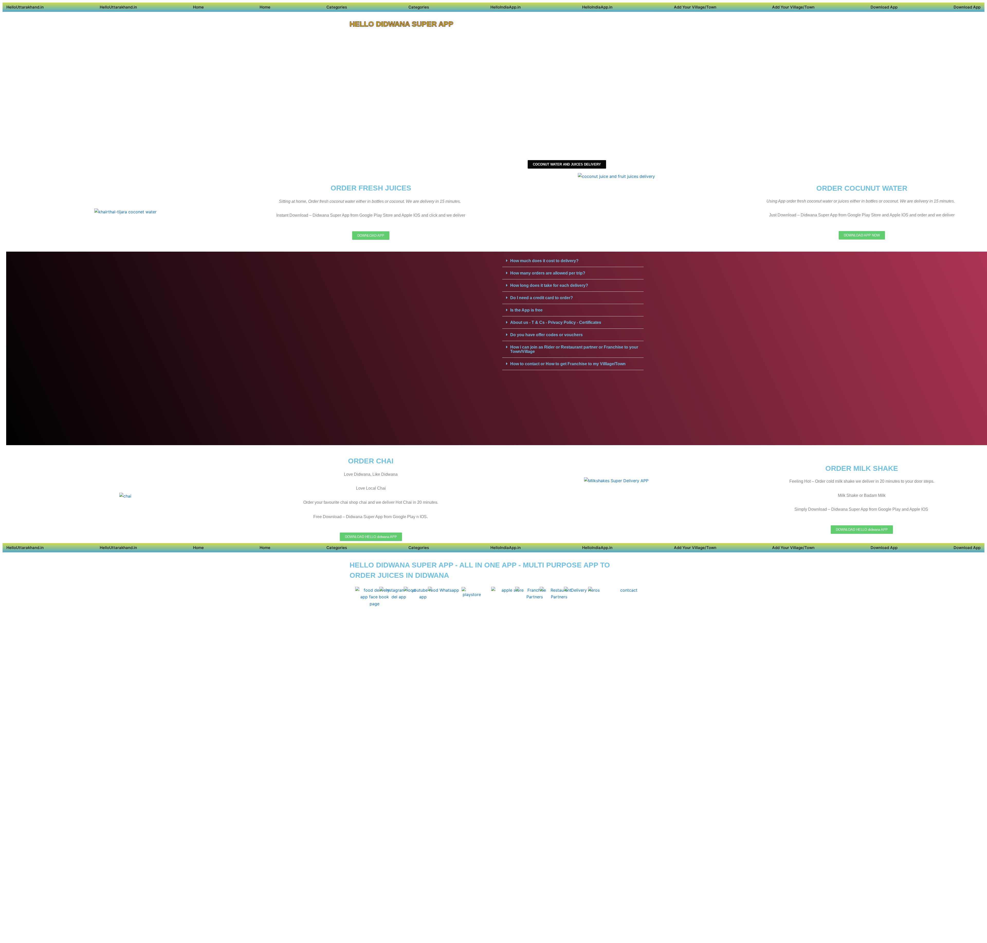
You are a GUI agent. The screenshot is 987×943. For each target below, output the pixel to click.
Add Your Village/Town (695, 7)
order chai (371, 461)
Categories (336, 7)
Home (198, 7)
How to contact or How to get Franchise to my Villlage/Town (568, 364)
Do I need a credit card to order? (541, 298)
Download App (884, 7)
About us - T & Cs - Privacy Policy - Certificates (555, 322)
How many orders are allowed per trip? (547, 273)
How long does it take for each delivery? (549, 285)
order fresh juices (371, 188)
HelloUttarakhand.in (25, 7)
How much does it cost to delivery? (544, 261)
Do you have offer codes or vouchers (546, 335)
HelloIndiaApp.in (505, 7)
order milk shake (861, 468)
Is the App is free (526, 310)
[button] (573, 261)
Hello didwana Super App (401, 24)
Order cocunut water (861, 188)
